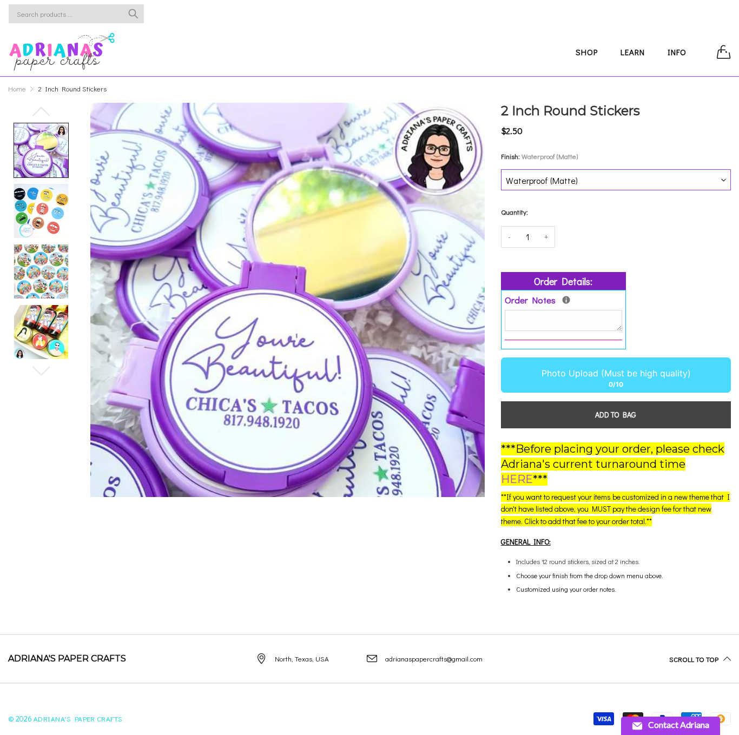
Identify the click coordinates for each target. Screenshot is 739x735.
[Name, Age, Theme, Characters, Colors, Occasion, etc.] (566, 300)
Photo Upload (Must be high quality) (615, 372)
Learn (633, 52)
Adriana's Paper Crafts (78, 718)
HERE (517, 479)
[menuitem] (586, 51)
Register (698, 13)
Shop (587, 52)
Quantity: (514, 211)
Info (677, 52)
